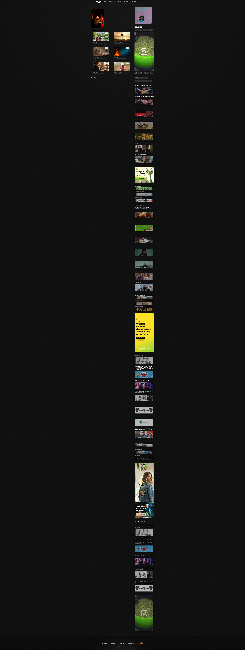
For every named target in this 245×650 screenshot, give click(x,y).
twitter (131, 643)
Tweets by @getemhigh (139, 205)
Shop (119, 1)
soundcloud (140, 643)
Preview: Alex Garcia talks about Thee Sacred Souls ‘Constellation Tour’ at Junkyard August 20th (144, 526)
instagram (121, 643)
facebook (104, 643)
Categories (111, 2)
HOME (105, 1)
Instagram (133, 1)
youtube (113, 643)
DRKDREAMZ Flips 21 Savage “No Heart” (143, 555)
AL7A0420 (94, 7)
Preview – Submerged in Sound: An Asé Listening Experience (143, 569)
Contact (126, 1)
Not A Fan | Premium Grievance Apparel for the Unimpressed (143, 582)
